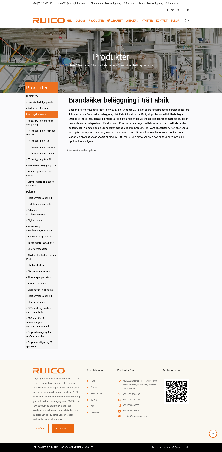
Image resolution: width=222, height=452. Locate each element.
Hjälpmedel (32, 96)
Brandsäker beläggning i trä (118, 127)
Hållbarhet (115, 20)
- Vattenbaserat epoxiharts (40, 242)
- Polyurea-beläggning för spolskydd (39, 344)
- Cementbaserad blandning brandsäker (40, 183)
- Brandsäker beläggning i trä (41, 165)
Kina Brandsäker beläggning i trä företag (53, 387)
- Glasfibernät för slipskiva (39, 289)
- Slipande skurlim (35, 302)
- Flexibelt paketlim (36, 283)
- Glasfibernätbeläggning (39, 198)
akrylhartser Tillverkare (61, 383)
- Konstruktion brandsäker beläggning (39, 122)
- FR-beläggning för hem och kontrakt (40, 132)
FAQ (92, 406)
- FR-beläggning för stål (38, 159)
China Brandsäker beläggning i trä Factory (112, 3)
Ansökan (132, 20)
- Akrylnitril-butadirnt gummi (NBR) (41, 257)
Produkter (96, 20)
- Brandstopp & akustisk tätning (38, 173)
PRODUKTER (96, 393)
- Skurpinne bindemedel (38, 271)
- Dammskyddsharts (36, 249)
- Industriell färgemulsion (39, 236)
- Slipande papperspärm (38, 277)
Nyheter (147, 20)
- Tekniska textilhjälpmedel (40, 102)
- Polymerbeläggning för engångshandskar (38, 334)
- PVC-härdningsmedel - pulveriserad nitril (38, 310)
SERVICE (94, 400)
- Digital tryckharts (35, 220)
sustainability (63, 428)
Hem (69, 20)
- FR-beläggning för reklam (40, 153)
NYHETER (95, 412)
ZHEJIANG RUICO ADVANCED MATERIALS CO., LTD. (71, 447)
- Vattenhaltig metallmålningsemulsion (39, 228)
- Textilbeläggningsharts (38, 204)
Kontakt (162, 20)
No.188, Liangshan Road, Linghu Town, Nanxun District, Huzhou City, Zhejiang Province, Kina (140, 385)
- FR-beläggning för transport (41, 147)
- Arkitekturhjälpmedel (37, 108)
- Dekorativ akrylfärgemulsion (35, 212)
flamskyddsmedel (36, 114)
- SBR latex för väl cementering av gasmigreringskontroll (37, 322)
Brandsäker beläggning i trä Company (158, 3)
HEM (93, 381)
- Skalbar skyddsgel (36, 265)
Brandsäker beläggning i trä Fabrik (106, 114)
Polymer (31, 191)
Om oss (80, 20)
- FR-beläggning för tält (38, 141)
